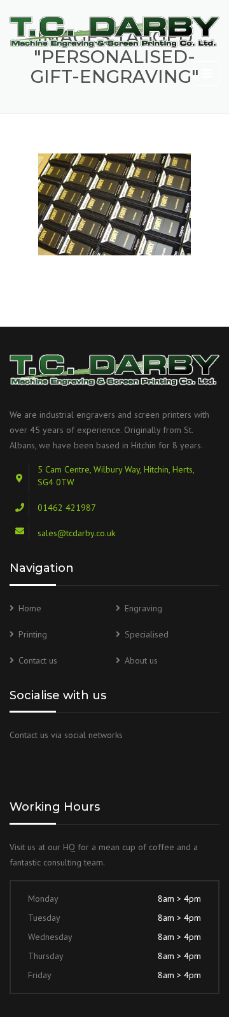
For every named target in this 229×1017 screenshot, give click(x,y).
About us (141, 660)
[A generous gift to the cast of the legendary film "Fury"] (114, 204)
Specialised (147, 634)
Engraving (143, 608)
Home (29, 608)
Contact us (37, 660)
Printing (32, 634)
